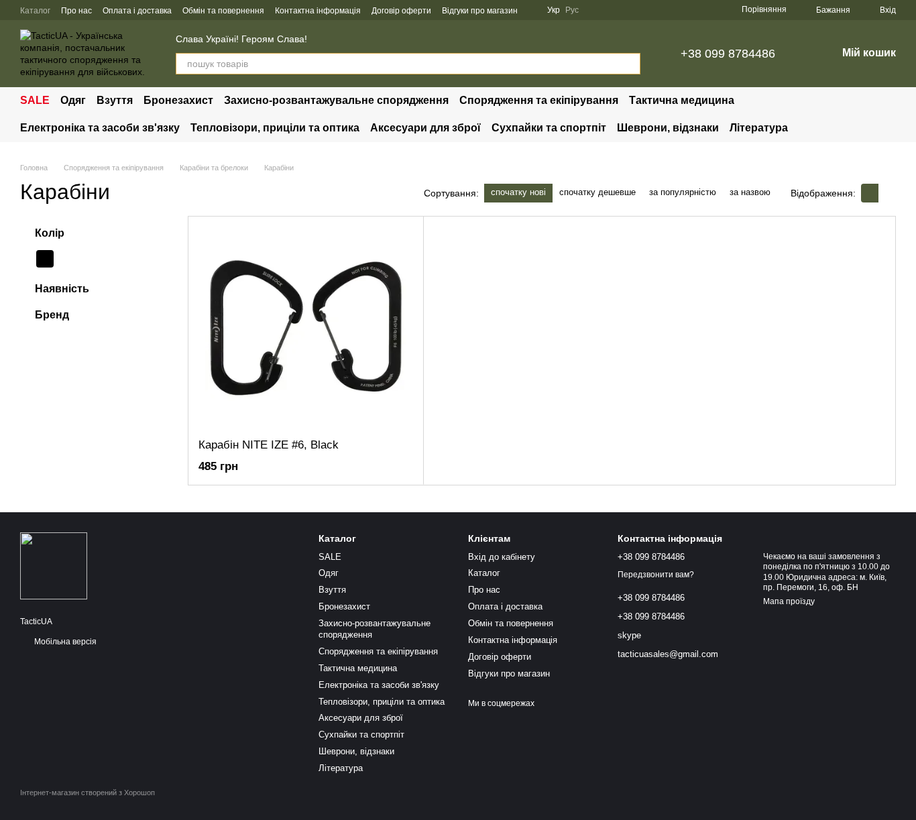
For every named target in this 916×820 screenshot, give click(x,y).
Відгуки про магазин (480, 10)
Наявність (62, 288)
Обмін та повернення (223, 10)
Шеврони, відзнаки (668, 127)
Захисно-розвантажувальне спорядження (336, 100)
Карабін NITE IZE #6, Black (268, 444)
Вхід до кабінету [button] (501, 557)
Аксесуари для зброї (425, 127)
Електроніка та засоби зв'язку (100, 127)
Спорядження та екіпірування (538, 100)
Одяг (73, 100)
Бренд (52, 314)
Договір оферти (401, 10)
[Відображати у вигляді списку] (887, 193)
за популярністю (682, 192)
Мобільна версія (64, 641)
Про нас (76, 10)
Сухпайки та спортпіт (549, 127)
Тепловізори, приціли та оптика (274, 127)
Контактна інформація (318, 10)
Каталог (35, 10)
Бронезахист (178, 100)
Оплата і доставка (137, 10)
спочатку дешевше (597, 192)
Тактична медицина (681, 100)
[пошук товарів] (629, 63)
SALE (35, 100)
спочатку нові (518, 192)
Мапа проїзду (789, 601)
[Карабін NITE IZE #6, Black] (305, 327)
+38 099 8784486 (728, 54)
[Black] (45, 259)
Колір (49, 233)
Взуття (115, 100)
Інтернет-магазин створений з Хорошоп (87, 792)
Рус (572, 10)
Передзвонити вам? (656, 574)
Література (759, 127)
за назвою (750, 192)
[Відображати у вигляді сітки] (869, 193)
